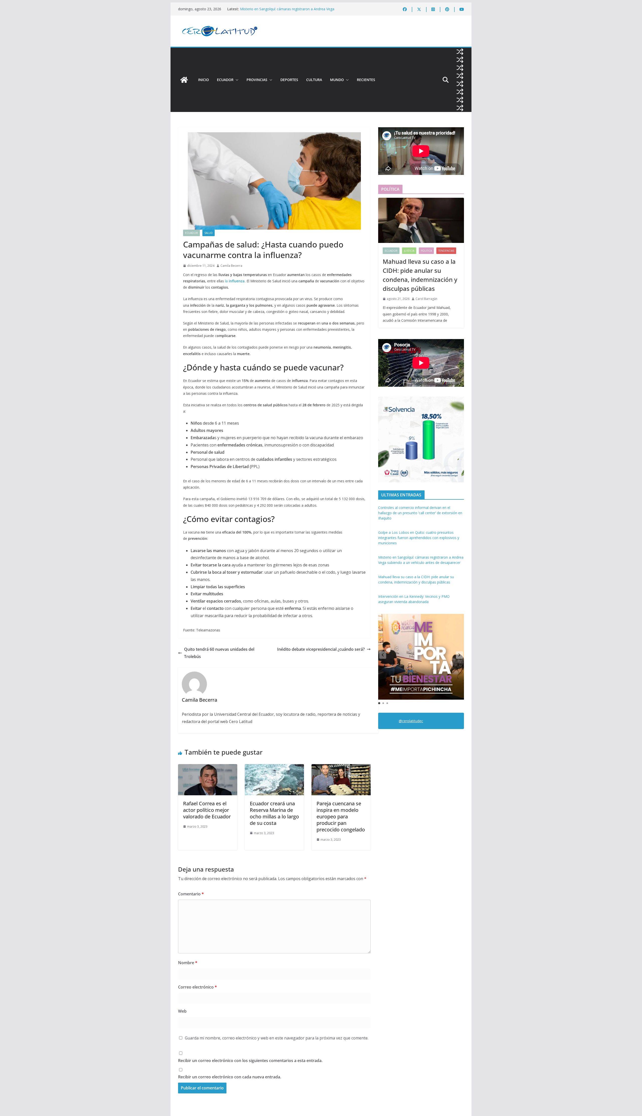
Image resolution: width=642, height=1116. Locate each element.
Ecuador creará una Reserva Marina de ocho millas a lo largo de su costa (274, 813)
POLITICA (426, 250)
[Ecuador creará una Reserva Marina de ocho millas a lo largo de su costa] (274, 767)
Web (182, 1011)
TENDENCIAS (446, 250)
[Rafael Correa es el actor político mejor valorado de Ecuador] (207, 767)
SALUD (208, 233)
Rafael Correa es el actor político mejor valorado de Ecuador (207, 810)
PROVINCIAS (257, 79)
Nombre (187, 962)
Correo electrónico (197, 987)
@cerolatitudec (411, 720)
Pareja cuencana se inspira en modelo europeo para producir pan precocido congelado (340, 816)
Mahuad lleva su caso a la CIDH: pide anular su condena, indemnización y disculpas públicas (420, 275)
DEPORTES (289, 79)
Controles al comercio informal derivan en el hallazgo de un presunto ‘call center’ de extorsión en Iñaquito (420, 512)
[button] (235, 79)
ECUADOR (225, 79)
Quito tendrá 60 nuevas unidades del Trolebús (219, 652)
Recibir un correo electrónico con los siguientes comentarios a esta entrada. (250, 1060)
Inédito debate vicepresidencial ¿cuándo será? (321, 649)
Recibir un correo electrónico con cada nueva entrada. (229, 1077)
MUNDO (337, 79)
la (235, 281)
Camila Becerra (231, 266)
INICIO (203, 79)
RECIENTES (366, 79)
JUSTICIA (409, 250)
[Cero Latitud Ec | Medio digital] (184, 80)
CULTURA (314, 79)
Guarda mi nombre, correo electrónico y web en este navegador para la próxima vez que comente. (276, 1038)
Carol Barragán (426, 299)
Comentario (191, 894)
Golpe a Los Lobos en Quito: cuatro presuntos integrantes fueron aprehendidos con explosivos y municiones (287, 7)
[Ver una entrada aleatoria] (460, 52)
